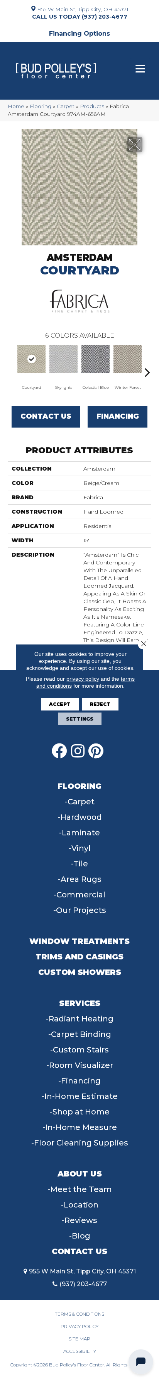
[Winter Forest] (128, 359)
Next (147, 360)
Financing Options (79, 33)
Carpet (65, 106)
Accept (60, 704)
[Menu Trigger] (140, 68)
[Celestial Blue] (96, 359)
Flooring (40, 106)
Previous (11, 360)
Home (16, 106)
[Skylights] (63, 359)
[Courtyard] (31, 359)
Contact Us (45, 416)
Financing (117, 416)
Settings (79, 719)
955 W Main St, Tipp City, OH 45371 (83, 9)
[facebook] (59, 751)
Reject (100, 704)
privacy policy (82, 679)
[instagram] (78, 751)
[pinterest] (95, 751)
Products (92, 106)
